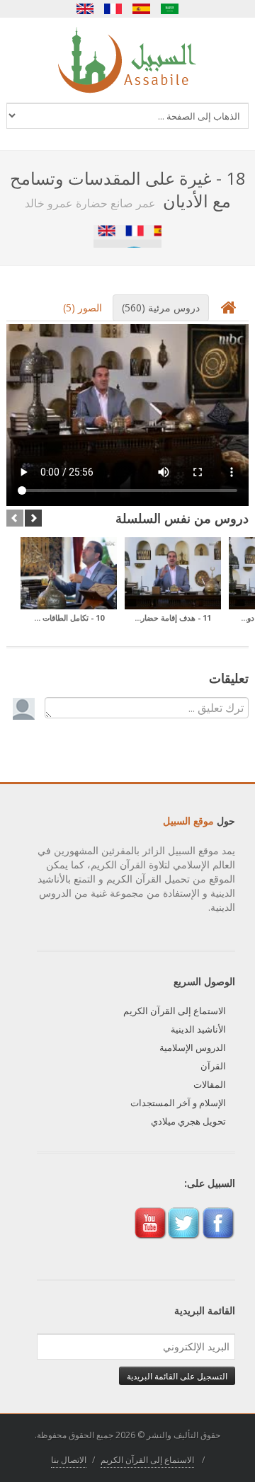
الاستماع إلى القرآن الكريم (174, 1010)
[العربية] (170, 9)
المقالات (209, 1084)
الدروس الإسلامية (192, 1047)
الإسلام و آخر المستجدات (178, 1102)
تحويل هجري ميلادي (188, 1121)
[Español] (142, 9)
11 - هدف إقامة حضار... (173, 617)
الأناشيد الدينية (198, 1029)
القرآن (213, 1065)
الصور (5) (82, 307)
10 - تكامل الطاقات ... (69, 617)
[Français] (113, 9)
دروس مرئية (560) (161, 307)
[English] (85, 9)
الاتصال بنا (68, 1460)
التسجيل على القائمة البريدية (177, 1376)
